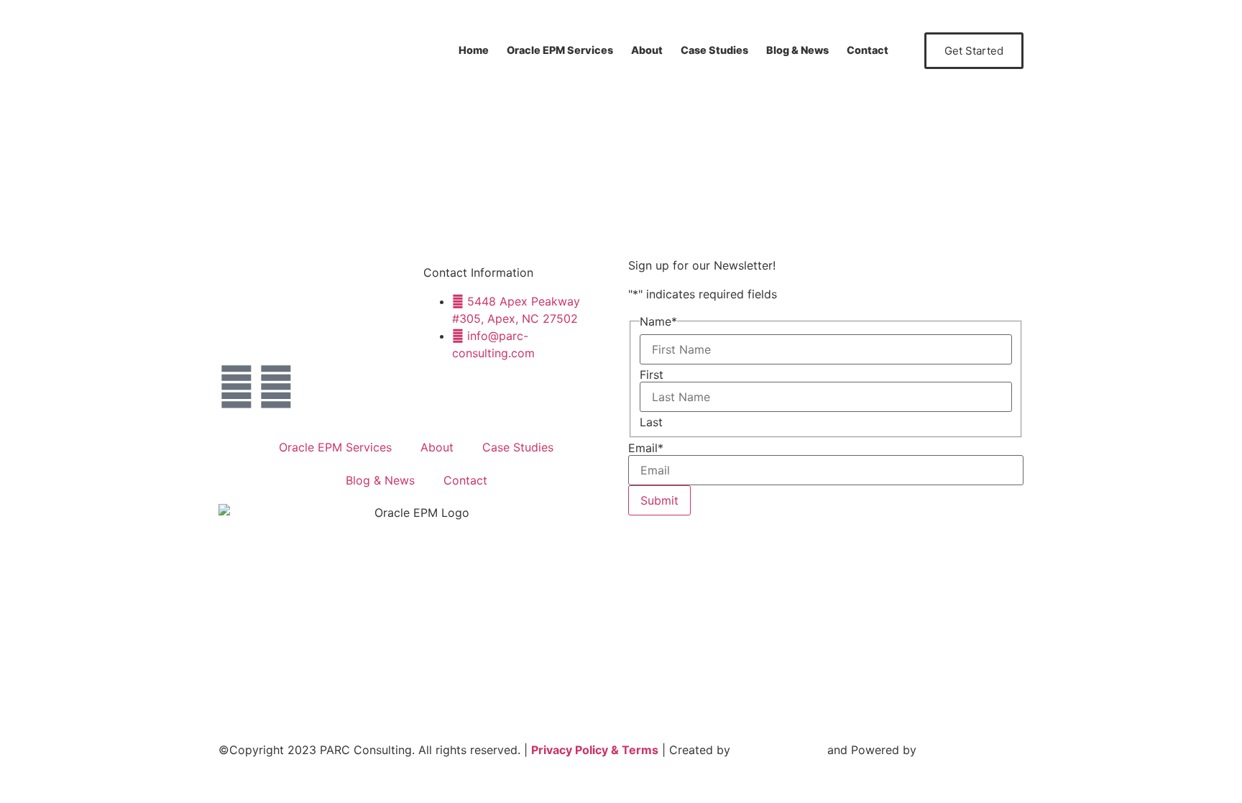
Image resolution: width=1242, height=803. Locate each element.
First (651, 374)
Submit (659, 500)
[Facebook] (236, 387)
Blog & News (797, 50)
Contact (867, 50)
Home (474, 50)
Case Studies (714, 50)
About (647, 50)
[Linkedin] (276, 387)
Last (651, 422)
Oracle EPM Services (560, 50)
